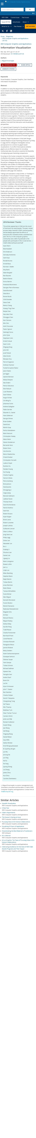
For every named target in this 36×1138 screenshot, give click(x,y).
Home (2, 36)
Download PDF (9, 65)
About (25, 22)
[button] (33, 13)
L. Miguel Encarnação (7, 61)
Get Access (30, 26)
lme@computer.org (7, 791)
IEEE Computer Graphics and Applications (15, 38)
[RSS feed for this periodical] (11, 31)
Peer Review (18, 26)
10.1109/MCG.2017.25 (17, 54)
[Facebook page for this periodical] (7, 31)
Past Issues (25, 17)
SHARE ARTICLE (25, 65)
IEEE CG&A (5, 17)
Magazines (9, 36)
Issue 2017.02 (6, 22)
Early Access (16, 22)
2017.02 (4, 41)
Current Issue (15, 17)
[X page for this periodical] (2, 31)
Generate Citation (8, 69)
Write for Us (6, 26)
